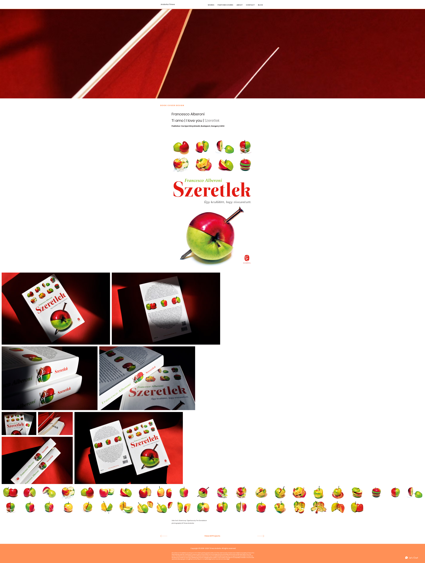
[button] (212, 536)
